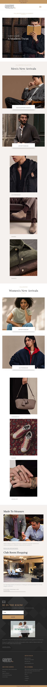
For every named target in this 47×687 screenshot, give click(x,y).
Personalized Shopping (7, 675)
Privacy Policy (19, 686)
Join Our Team (5, 676)
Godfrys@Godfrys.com (29, 663)
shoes (14, 458)
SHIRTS (14, 278)
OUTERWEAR (16, 195)
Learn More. (6, 646)
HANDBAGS (15, 417)
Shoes (14, 236)
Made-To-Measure (5, 673)
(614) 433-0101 (23, 2)
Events (26, 674)
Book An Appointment (11, 548)
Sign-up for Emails (28, 672)
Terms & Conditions (26, 686)
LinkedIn (26, 680)
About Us (4, 671)
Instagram (27, 678)
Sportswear (23, 146)
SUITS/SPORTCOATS (23, 107)
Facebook (27, 676)
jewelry (15, 499)
